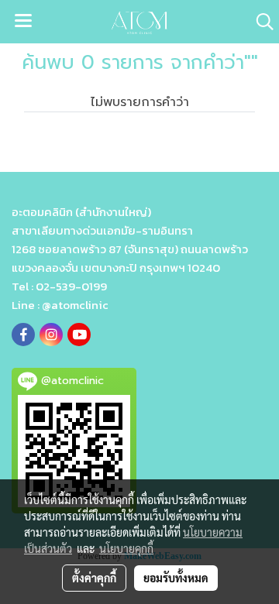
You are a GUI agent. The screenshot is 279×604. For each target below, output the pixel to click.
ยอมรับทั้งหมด (175, 578)
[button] (259, 21)
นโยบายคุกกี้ (126, 548)
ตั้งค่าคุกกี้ (94, 578)
